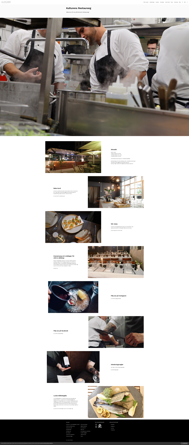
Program (157, 2)
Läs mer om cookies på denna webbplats (46, 443)
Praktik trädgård (84, 432)
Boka (180, 2)
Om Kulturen (83, 427)
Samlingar (162, 2)
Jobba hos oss (83, 434)
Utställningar (152, 2)
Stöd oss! (82, 429)
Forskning (176, 2)
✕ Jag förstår (184, 443)
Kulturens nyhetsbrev (70, 434)
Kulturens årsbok (84, 424)
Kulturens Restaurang (70, 426)
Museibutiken (68, 429)
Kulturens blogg (69, 436)
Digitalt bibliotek (84, 426)
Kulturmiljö (167, 2)
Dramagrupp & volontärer (85, 431)
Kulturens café (69, 427)
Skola (172, 2)
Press (82, 436)
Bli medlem (68, 432)
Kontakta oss (68, 431)
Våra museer (146, 2)
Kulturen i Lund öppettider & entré (72, 424)
